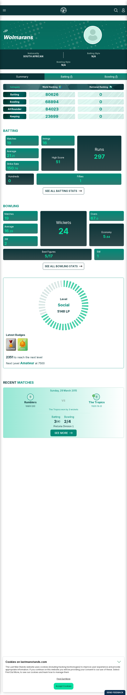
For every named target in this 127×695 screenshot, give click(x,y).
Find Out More (63, 679)
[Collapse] (119, 661)
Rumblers (30, 402)
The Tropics (97, 402)
